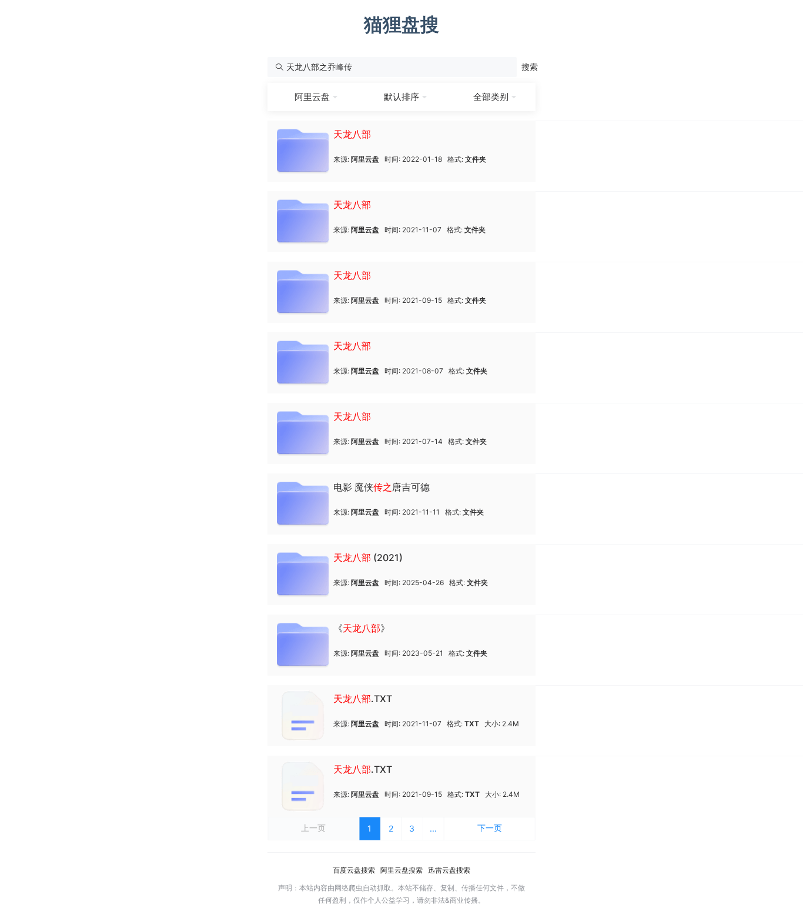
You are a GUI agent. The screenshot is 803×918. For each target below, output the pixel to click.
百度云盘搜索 (354, 870)
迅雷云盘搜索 (449, 870)
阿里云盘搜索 (401, 870)
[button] (530, 67)
